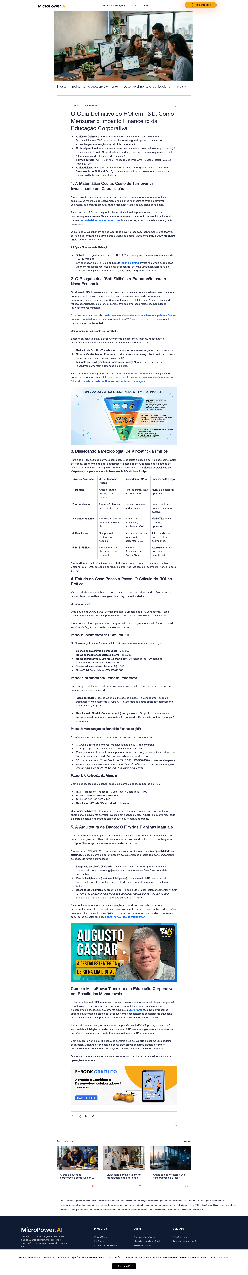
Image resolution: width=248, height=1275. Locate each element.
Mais (180, 86)
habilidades (182, 1205)
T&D (63, 1200)
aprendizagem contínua (108, 1200)
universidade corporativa (192, 1209)
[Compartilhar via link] (93, 1116)
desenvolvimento (128, 1200)
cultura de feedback (134, 1205)
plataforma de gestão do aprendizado (135, 1209)
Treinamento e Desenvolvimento (95, 86)
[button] (113, 6)
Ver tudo (187, 1141)
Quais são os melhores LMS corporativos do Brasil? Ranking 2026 (169, 1176)
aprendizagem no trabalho (73, 1205)
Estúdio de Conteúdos (105, 1245)
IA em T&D (194, 1205)
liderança (65, 1209)
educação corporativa (148, 1200)
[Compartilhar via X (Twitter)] (79, 1116)
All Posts (60, 86)
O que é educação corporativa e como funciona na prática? (76, 1176)
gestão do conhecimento (171, 1200)
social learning (160, 1209)
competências (93, 1205)
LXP (73, 1209)
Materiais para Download (147, 1241)
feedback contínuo (167, 1205)
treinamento (173, 1209)
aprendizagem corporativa (78, 1200)
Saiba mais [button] (222, 1257)
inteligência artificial (209, 1205)
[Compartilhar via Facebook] (72, 1116)
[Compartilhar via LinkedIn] (86, 1116)
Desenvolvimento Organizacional (147, 86)
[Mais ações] (175, 106)
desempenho (151, 1205)
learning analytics (228, 1205)
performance (82, 1209)
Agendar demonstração (185, 1241)
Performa (99, 1241)
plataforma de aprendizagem (103, 1209)
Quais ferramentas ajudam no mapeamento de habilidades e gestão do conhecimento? (124, 1176)
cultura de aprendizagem (112, 1205)
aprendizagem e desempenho (210, 1200)
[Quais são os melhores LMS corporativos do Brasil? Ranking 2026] (170, 1158)
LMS (94, 1200)
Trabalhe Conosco (143, 1245)
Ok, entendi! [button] (124, 1266)
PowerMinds (189, 1200)
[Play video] (124, 952)
